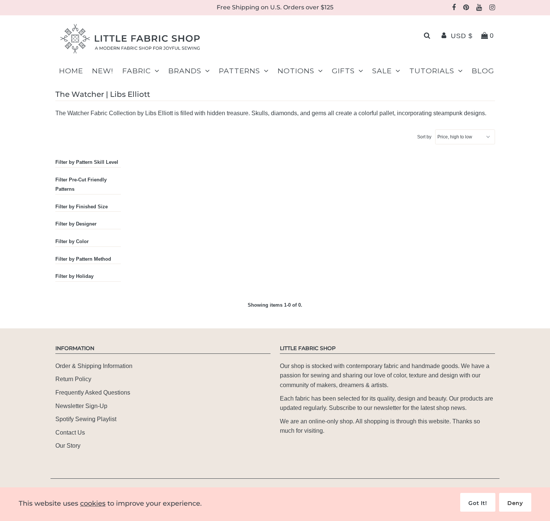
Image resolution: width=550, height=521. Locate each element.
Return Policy (73, 379)
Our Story (67, 445)
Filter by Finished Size (81, 206)
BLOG (483, 71)
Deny (515, 503)
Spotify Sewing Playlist (85, 419)
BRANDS (184, 71)
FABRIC (136, 71)
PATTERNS (239, 71)
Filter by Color (72, 241)
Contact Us (70, 432)
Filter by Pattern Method (83, 259)
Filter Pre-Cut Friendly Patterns (81, 184)
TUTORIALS (431, 71)
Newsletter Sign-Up (81, 406)
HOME (71, 71)
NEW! (102, 71)
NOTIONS (296, 71)
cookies (93, 503)
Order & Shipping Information (93, 366)
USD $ (462, 36)
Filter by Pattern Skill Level (86, 162)
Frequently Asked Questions (92, 392)
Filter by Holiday (74, 276)
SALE (382, 71)
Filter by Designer (76, 224)
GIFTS (343, 71)
